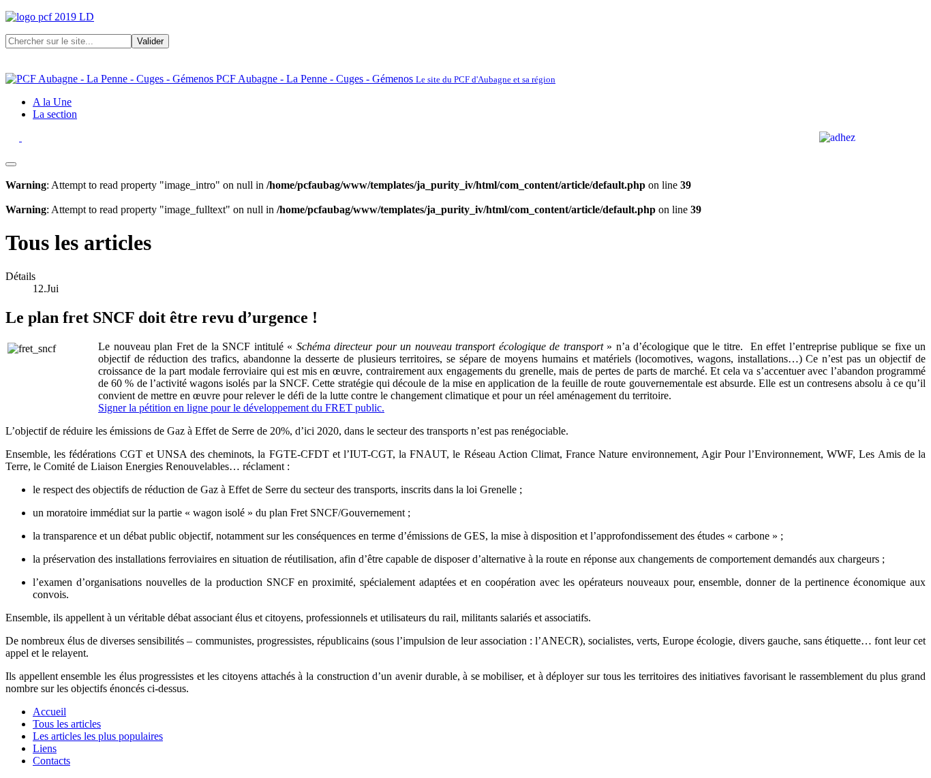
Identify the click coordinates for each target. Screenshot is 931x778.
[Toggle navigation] (10, 164)
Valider (150, 41)
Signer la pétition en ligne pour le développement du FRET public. (241, 408)
